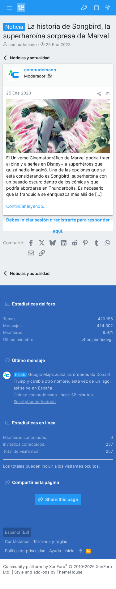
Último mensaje (28, 360)
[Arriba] (80, 550)
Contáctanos (17, 541)
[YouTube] (43, 580)
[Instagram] (15, 580)
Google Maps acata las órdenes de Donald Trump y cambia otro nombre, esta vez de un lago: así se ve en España (62, 381)
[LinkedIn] (24, 580)
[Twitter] (34, 580)
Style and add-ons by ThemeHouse (48, 572)
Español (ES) (17, 532)
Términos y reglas (50, 541)
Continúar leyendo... (26, 206)
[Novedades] (107, 7)
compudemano (22, 44)
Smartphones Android (35, 401)
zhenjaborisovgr (97, 339)
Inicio (70, 550)
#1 (107, 93)
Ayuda (55, 550)
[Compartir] (99, 94)
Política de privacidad (25, 550)
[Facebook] (6, 580)
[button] (9, 7)
